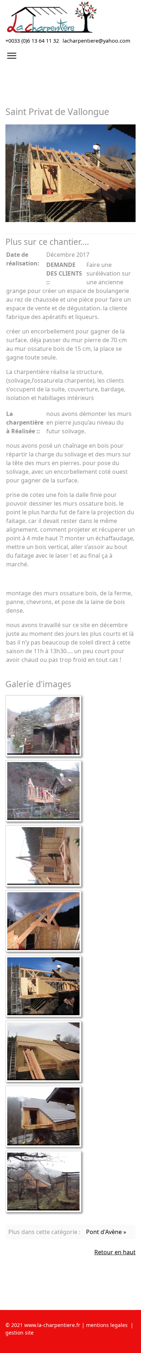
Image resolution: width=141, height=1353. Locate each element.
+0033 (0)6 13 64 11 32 (32, 40)
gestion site (19, 1332)
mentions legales (107, 1325)
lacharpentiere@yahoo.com (96, 40)
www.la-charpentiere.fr (51, 1325)
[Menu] (11, 56)
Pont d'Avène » (106, 1232)
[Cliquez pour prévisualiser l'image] (70, 173)
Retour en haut (115, 1252)
